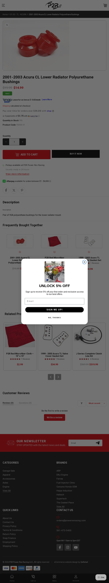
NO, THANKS (54, 318)
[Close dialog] (84, 262)
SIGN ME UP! (55, 310)
